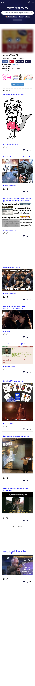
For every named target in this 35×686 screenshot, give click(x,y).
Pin (12, 61)
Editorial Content (17, 20)
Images (21, 16)
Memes (27, 16)
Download (20, 61)
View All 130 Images (17, 84)
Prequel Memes (9, 423)
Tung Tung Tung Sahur (11, 144)
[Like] (27, 150)
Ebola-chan (15, 64)
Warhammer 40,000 (10, 185)
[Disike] (24, 150)
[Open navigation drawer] (33, 2)
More (28, 61)
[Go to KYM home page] (3, 2)
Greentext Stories (10, 366)
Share (5, 61)
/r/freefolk (7, 331)
